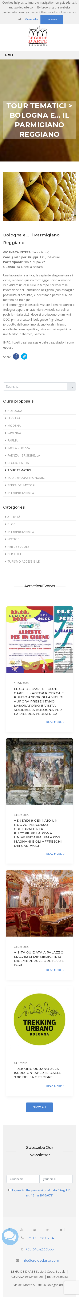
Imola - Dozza (18, 448)
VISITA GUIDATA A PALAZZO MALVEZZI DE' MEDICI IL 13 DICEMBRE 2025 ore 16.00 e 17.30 (39, 958)
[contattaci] (10, 1235)
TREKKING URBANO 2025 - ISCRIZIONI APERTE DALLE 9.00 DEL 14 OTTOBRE (37, 1073)
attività (13, 517)
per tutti (14, 554)
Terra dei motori (21, 485)
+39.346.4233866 (39, 1249)
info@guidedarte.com (40, 1260)
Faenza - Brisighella (23, 455)
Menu (9, 55)
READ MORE (54, 721)
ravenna (14, 433)
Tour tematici (19, 470)
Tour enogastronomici (26, 478)
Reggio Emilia (18, 463)
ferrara (13, 418)
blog (11, 524)
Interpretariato (20, 493)
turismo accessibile (23, 561)
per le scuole (18, 547)
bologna (14, 411)
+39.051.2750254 (40, 1238)
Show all (39, 1107)
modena (14, 426)
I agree (52, 19)
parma (12, 440)
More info (31, 19)
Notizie (13, 539)
